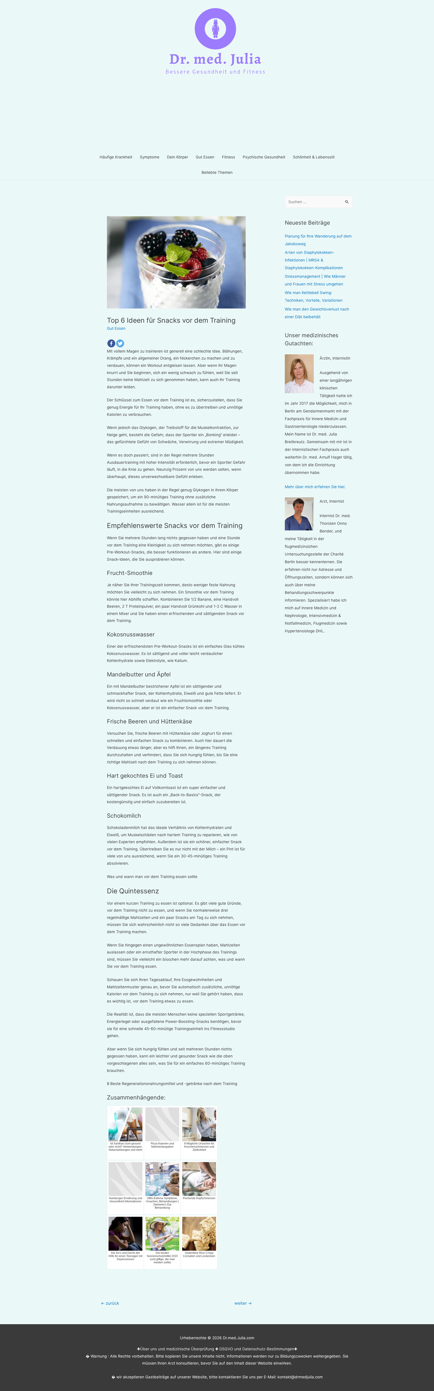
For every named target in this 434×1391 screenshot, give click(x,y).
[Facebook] (111, 343)
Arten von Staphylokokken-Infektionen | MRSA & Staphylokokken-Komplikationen (314, 260)
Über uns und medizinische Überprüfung (177, 1349)
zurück (110, 1303)
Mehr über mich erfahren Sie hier (314, 487)
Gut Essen (116, 328)
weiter (243, 1303)
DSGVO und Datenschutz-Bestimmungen (256, 1349)
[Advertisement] (217, 115)
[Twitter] (120, 343)
